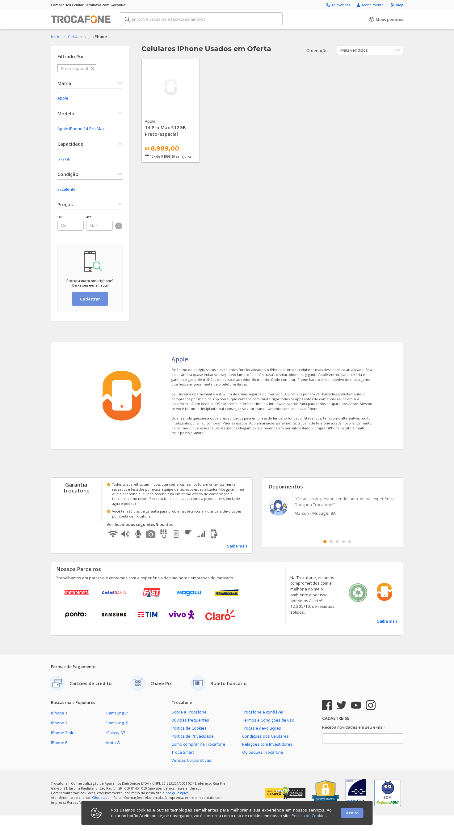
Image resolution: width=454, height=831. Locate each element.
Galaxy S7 (115, 732)
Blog (399, 4)
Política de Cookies (189, 728)
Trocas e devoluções (261, 728)
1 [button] (324, 541)
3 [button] (337, 541)
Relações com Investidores (267, 744)
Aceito (352, 813)
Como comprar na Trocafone (198, 744)
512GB (63, 159)
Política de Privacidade (192, 736)
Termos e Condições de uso (268, 720)
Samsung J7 (117, 713)
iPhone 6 (59, 742)
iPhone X (59, 713)
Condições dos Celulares (265, 736)
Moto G (113, 742)
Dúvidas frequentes (190, 720)
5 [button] (349, 541)
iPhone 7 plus (64, 732)
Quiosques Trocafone (262, 752)
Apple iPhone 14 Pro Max (81, 128)
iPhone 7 (59, 723)
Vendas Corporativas (191, 760)
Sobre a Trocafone (189, 712)
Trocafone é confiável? (263, 712)
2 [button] (331, 541)
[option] (332, 506)
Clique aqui (101, 797)
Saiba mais (237, 546)
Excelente (66, 189)
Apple (62, 98)
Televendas (341, 4)
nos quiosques (177, 793)
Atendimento (373, 4)
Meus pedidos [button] (389, 19)
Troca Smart (182, 752)
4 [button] (343, 541)
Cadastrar (90, 299)
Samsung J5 (117, 723)
